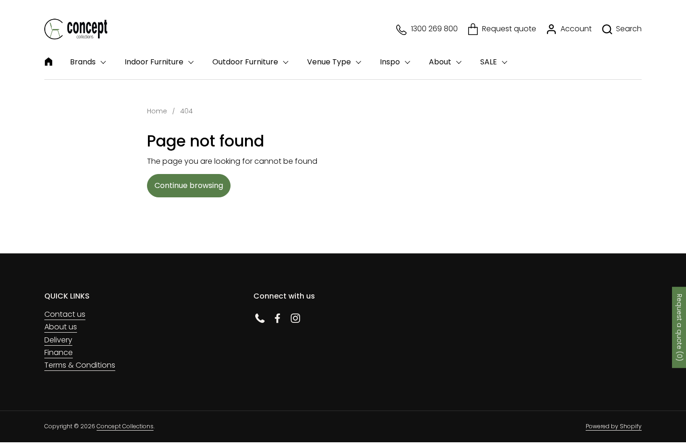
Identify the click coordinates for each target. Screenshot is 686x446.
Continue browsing (188, 185)
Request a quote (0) (679, 327)
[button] (621, 29)
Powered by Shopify (614, 426)
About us (60, 326)
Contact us (64, 314)
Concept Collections (125, 426)
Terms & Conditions (79, 365)
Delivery (58, 339)
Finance (58, 352)
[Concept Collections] (75, 29)
